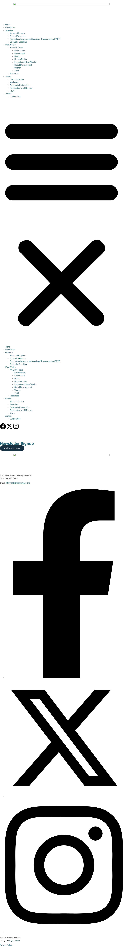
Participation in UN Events (21, 88)
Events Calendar (17, 79)
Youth (16, 71)
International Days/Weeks (25, 62)
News (12, 91)
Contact (8, 94)
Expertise (9, 30)
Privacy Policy (6, 945)
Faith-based (19, 53)
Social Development (23, 65)
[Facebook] (3, 426)
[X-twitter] (9, 426)
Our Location (15, 97)
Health (17, 56)
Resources (14, 74)
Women (17, 68)
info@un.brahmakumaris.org (18, 483)
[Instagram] (16, 426)
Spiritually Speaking (18, 42)
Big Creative (14, 941)
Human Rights (20, 59)
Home (7, 25)
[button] (61, 221)
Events (8, 76)
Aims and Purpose (17, 33)
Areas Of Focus (16, 48)
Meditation (14, 82)
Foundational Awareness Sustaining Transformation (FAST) (35, 39)
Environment (19, 51)
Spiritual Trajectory (18, 36)
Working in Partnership (19, 85)
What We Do (10, 45)
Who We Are (10, 28)
